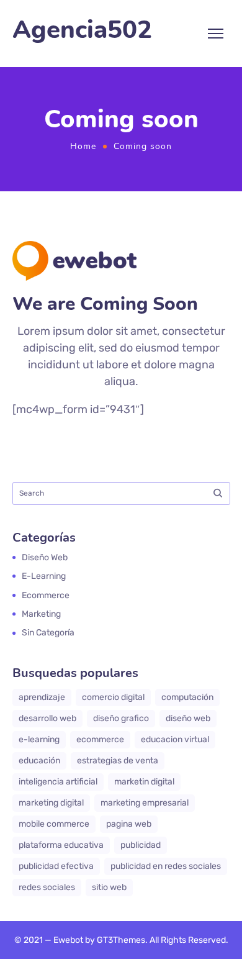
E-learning (44, 576)
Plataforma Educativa (61, 845)
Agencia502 (82, 30)
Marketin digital (144, 781)
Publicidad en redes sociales (165, 866)
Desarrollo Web (47, 718)
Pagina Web (128, 824)
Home (83, 146)
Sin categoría (48, 632)
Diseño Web (188, 718)
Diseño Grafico (121, 718)
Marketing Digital (51, 803)
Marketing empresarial (145, 803)
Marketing (41, 614)
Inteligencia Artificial (58, 781)
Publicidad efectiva (56, 866)
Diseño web (45, 557)
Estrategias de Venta (117, 760)
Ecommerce (45, 595)
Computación (187, 697)
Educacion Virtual (175, 739)
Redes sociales (47, 887)
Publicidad (140, 845)
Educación (39, 760)
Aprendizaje (42, 697)
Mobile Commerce (54, 824)
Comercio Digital (113, 697)
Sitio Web (109, 887)
